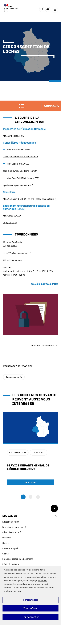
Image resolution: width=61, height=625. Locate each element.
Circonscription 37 (13, 377)
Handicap (38, 452)
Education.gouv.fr (10, 521)
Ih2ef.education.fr (10, 564)
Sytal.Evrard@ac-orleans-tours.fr (18, 185)
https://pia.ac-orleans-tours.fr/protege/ (21, 295)
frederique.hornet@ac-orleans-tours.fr (20, 156)
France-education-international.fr (17, 558)
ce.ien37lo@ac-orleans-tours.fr (42, 198)
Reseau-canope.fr (10, 548)
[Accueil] (11, 8)
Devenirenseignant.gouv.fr (14, 527)
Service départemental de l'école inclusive (28, 467)
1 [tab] (23, 497)
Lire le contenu (30, 482)
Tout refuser (30, 608)
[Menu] (55, 10)
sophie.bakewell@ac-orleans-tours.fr (20, 170)
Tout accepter (30, 617)
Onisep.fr (6, 537)
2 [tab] (30, 497)
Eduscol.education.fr (11, 532)
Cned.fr (5, 543)
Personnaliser (30, 600)
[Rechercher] (41, 10)
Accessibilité (47, 9)
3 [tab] (38, 497)
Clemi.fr (5, 553)
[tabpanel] (30, 450)
